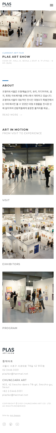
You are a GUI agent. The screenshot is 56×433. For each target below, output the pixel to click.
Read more (10, 114)
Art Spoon (15, 415)
